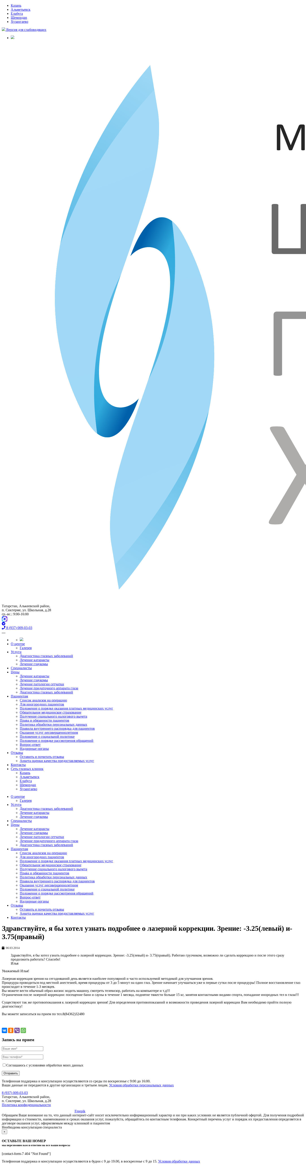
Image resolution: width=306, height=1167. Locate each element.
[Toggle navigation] (3, 633)
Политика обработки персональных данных (53, 724)
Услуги (16, 652)
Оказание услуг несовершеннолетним (49, 732)
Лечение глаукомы (34, 664)
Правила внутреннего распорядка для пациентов (57, 728)
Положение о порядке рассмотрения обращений (56, 740)
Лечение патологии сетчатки (42, 684)
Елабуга (17, 13)
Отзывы (17, 753)
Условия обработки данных (179, 1161)
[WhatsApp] (23, 1030)
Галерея (26, 648)
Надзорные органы (34, 749)
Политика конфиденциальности (26, 1105)
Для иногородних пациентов (42, 704)
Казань (16, 5)
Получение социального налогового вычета (53, 716)
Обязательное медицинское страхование (50, 712)
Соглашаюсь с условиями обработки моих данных (44, 1065)
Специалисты (21, 668)
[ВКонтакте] (4, 1030)
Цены (15, 672)
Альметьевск (20, 9)
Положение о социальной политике (47, 736)
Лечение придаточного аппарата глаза (49, 688)
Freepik (80, 1111)
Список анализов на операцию (43, 700)
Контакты (18, 765)
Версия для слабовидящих (25, 30)
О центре (18, 644)
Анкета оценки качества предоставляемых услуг (57, 761)
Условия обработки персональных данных (141, 1085)
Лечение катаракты (34, 660)
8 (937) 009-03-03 (15, 1093)
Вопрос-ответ (30, 745)
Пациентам (19, 696)
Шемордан (19, 17)
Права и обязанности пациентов (44, 720)
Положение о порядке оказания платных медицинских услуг (66, 708)
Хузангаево (19, 22)
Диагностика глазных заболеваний (46, 656)
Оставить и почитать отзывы (42, 757)
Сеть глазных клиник (27, 769)
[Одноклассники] (10, 1030)
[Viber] (17, 1030)
